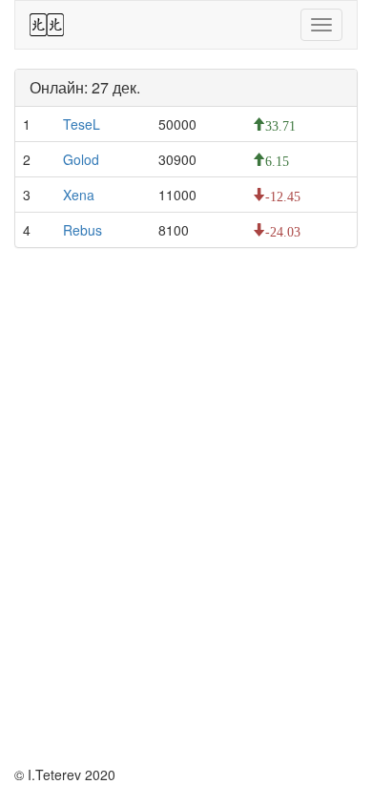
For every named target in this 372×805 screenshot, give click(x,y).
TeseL (81, 124)
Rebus (82, 229)
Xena (78, 194)
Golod (81, 159)
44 (47, 24)
